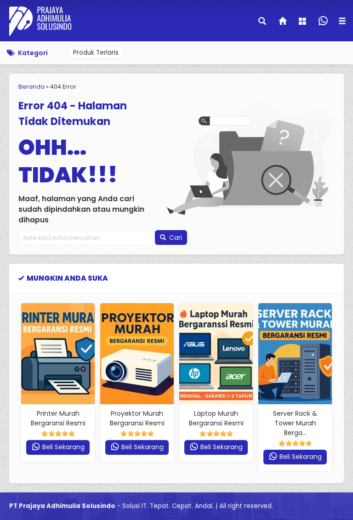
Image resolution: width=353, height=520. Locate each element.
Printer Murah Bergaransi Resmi (58, 418)
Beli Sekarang (62, 447)
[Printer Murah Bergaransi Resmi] (58, 353)
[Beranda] (283, 22)
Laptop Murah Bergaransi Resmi (216, 418)
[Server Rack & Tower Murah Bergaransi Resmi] (295, 353)
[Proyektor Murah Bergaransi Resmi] (137, 353)
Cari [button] (174, 237)
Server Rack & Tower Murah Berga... (295, 423)
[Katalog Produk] (303, 22)
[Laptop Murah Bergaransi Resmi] (216, 353)
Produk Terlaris (96, 52)
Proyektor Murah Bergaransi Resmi (137, 418)
